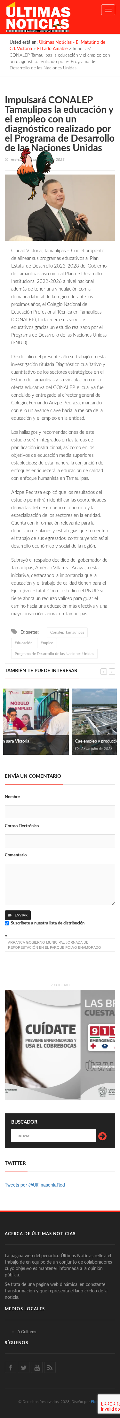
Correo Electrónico (22, 826)
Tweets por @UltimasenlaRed (35, 1184)
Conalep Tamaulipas (67, 632)
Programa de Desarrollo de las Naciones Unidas (54, 654)
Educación (24, 643)
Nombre (12, 797)
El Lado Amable (52, 49)
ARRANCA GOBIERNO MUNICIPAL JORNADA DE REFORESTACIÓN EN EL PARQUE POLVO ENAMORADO (54, 944)
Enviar (21, 915)
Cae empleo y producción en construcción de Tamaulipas (59, 741)
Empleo (47, 643)
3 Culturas (27, 1331)
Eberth (96, 1402)
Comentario (16, 855)
